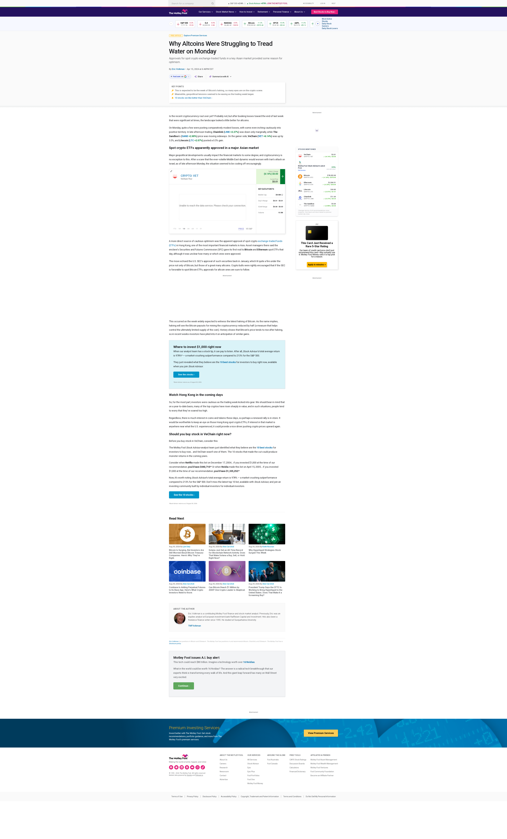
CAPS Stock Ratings (298, 760)
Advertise (224, 779)
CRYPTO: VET (189, 175)
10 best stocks (228, 362)
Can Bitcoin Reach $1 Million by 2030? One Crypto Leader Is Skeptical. (227, 588)
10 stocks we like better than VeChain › (193, 98)
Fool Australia (273, 760)
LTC (192, 140)
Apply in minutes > (317, 264)
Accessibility (308, 3)
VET (260, 136)
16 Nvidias (249, 662)
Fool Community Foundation (322, 771)
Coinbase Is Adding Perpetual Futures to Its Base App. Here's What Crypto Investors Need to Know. (187, 590)
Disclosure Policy (210, 796)
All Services (252, 760)
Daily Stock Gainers (326, 25)
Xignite (189, 775)
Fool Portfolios (253, 775)
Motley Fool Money (255, 783)
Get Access (302, 170)
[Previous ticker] (171, 24)
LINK (227, 132)
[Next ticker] (318, 24)
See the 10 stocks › (184, 494)
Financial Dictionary (298, 771)
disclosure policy (175, 643)
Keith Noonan (268, 547)
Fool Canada (272, 764)
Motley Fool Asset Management (324, 760)
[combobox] (191, 3)
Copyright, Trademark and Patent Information (260, 796)
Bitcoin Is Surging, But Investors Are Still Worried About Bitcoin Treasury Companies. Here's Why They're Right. (186, 554)
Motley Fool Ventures (319, 768)
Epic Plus (251, 771)
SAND (185, 136)
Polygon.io (199, 775)
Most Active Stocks (327, 20)
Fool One (251, 779)
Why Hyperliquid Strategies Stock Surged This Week (265, 551)
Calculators (294, 768)
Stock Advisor (253, 764)
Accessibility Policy (228, 796)
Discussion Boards (297, 764)
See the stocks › (186, 374)
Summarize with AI (220, 77)
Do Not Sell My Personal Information (321, 796)
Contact (223, 775)
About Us (223, 760)
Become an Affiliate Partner (322, 775)
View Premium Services (321, 733)
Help (333, 3)
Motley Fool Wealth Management (324, 764)
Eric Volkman (178, 69)
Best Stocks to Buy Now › (324, 12)
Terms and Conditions (292, 796)
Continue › (183, 685)
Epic (249, 768)
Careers (223, 764)
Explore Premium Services (195, 35)
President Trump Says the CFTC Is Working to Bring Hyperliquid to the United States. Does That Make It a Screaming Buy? (265, 591)
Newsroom (224, 771)
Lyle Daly (186, 547)
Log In (322, 3)
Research (224, 768)
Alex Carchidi (228, 547)
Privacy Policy (192, 796)
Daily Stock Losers (330, 28)
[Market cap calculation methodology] (282, 195)
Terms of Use (177, 796)
